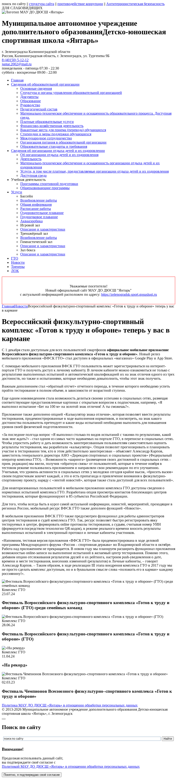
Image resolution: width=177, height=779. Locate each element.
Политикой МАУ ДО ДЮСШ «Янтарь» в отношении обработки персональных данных (71, 766)
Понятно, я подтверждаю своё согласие (32, 774)
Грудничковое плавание (39, 217)
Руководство (30, 105)
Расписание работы (35, 209)
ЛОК (15, 271)
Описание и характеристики (42, 229)
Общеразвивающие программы (45, 188)
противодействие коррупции (80, 4)
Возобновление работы (38, 200)
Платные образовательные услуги (47, 122)
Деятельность (30, 159)
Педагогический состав (38, 109)
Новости (18, 262)
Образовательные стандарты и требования (53, 146)
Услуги (16, 192)
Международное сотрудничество (46, 138)
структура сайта (41, 4)
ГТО (14, 258)
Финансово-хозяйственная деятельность (51, 126)
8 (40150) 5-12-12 (15, 60)
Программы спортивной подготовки (49, 184)
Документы (29, 97)
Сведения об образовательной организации (45, 84)
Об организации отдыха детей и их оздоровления (59, 155)
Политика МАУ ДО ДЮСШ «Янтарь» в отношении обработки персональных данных (70, 705)
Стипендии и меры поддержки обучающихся (55, 134)
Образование (30, 101)
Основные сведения (36, 88)
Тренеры (18, 267)
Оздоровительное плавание (42, 213)
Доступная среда (33, 175)
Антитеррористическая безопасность (135, 4)
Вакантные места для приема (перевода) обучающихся (63, 130)
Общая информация (36, 204)
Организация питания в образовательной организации (63, 142)
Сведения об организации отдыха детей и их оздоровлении (58, 151)
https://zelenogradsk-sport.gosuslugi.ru (129, 294)
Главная (17, 80)
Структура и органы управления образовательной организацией (71, 93)
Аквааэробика (31, 221)
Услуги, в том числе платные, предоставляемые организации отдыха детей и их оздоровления (94, 171)
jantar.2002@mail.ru (17, 64)
